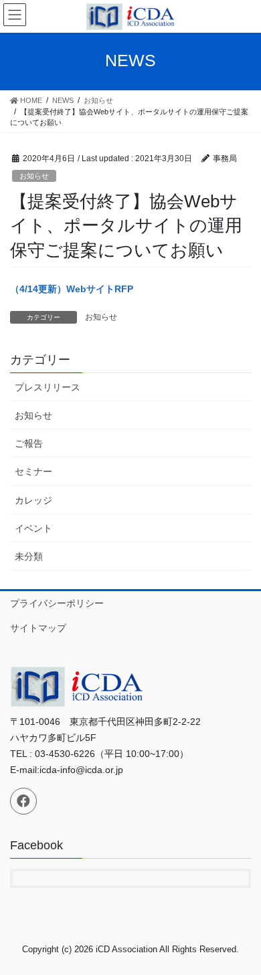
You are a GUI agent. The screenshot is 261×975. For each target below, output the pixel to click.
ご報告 (29, 443)
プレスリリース (47, 387)
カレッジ (33, 500)
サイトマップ (38, 628)
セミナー (33, 471)
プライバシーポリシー (57, 603)
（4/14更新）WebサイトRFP (71, 289)
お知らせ (34, 176)
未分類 (29, 556)
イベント (33, 528)
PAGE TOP (241, 934)
